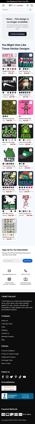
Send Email (27, 260)
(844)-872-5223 (25, 274)
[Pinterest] (15, 377)
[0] (32, 6)
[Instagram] (7, 377)
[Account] (28, 6)
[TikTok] (20, 377)
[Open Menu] (3, 6)
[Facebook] (2, 377)
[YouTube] (24, 377)
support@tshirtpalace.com (9, 274)
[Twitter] (11, 377)
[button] (14, 55)
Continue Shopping (17, 34)
